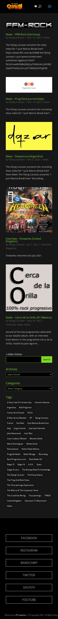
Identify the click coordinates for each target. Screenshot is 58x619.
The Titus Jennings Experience (20, 485)
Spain (39, 464)
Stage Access (13, 469)
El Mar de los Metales (16, 417)
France (10, 423)
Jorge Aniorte (20, 428)
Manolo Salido (36, 438)
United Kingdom (14, 500)
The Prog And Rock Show (18, 480)
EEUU (30, 412)
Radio (27, 324)
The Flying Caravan (15, 474)
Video (9, 506)
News (47, 37)
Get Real (20, 423)
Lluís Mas (28, 433)
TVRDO (47, 495)
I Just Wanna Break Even (38, 423)
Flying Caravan (17, 37)
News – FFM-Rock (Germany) (23, 34)
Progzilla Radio (13, 454)
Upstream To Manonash (35, 500)
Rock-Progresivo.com (16, 459)
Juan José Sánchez (37, 428)
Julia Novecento (14, 433)
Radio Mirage (29, 454)
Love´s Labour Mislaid (16, 438)
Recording (43, 454)
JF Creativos (21, 615)
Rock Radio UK (35, 459)
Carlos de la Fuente (15, 412)
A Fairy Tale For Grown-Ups (19, 402)
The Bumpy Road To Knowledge (36, 469)
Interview (46, 244)
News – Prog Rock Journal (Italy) (25, 99)
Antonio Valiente (42, 402)
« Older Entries (14, 354)
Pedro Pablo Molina (30, 449)
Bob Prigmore (25, 407)
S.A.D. (30, 464)
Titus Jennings (35, 495)
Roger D (10, 464)
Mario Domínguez (15, 443)
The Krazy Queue (35, 474)
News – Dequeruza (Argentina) (24, 156)
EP (31, 417)
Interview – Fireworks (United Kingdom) (23, 240)
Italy (9, 428)
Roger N (21, 464)
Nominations (13, 449)
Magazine (11, 248)
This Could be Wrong (16, 495)
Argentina (11, 407)
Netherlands (32, 443)
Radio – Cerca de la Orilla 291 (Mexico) (29, 317)
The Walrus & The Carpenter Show (22, 490)
